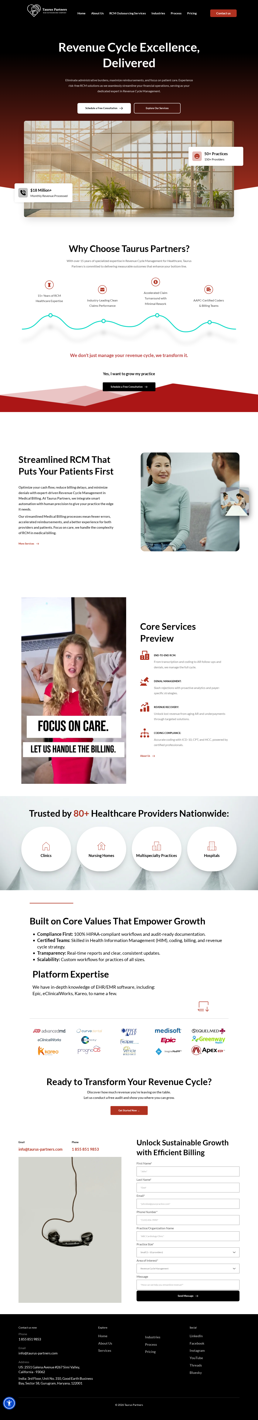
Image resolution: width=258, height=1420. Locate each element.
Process (151, 1344)
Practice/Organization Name (155, 1228)
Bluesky (196, 1372)
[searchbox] (188, 1252)
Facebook (197, 1343)
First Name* (144, 1163)
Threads (196, 1365)
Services (104, 1350)
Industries (152, 1337)
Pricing (150, 1352)
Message (142, 1276)
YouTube (196, 1358)
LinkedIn (196, 1336)
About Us (105, 1343)
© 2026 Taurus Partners (129, 1404)
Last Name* (144, 1179)
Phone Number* (147, 1212)
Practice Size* (145, 1244)
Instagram (197, 1350)
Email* (141, 1195)
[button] (73, 690)
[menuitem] (81, 13)
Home (102, 1336)
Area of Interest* (147, 1260)
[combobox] (188, 1252)
